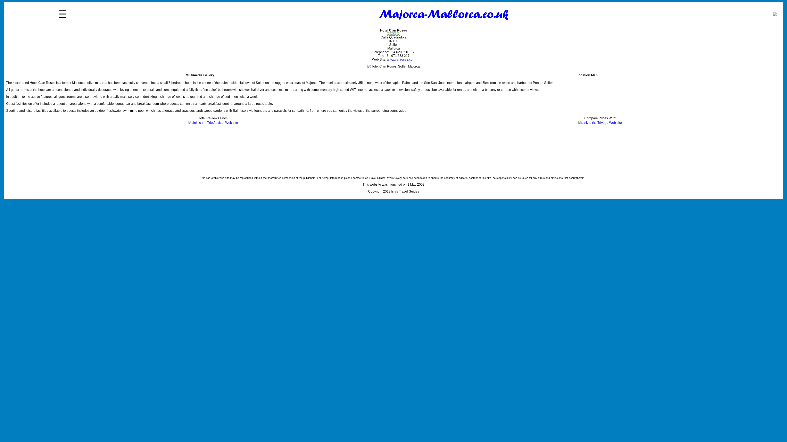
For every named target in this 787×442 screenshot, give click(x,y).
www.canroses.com (401, 59)
